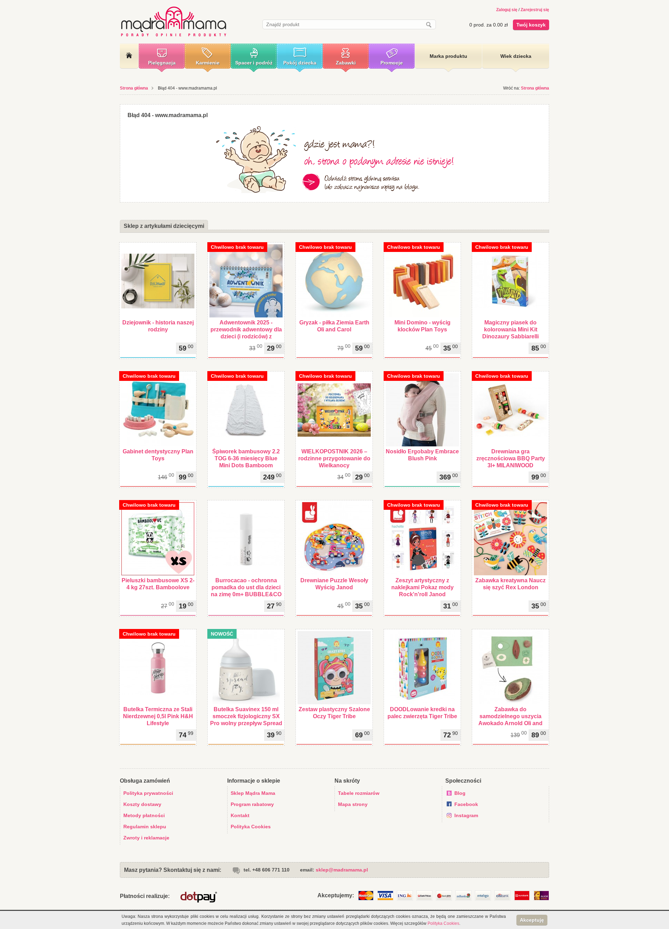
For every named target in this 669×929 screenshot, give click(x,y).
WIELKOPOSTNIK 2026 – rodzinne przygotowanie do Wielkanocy (334, 458)
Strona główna (134, 88)
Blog (460, 793)
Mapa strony (353, 804)
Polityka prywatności (148, 793)
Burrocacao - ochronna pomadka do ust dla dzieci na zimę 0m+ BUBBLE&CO (246, 587)
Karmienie (208, 63)
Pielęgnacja (162, 63)
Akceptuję (532, 920)
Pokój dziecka (299, 63)
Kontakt (240, 815)
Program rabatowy (252, 804)
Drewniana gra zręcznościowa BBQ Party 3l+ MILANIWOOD (510, 458)
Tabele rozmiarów (358, 793)
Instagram (466, 815)
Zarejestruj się (535, 9)
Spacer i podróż (253, 63)
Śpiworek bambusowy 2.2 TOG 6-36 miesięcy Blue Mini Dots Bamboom (246, 458)
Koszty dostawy (142, 804)
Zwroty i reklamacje (146, 837)
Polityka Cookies (251, 826)
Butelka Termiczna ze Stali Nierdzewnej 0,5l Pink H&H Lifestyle (158, 716)
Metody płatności (144, 815)
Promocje (391, 63)
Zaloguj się (506, 9)
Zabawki (346, 63)
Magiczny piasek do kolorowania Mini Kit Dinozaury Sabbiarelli (510, 329)
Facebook (466, 804)
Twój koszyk (531, 25)
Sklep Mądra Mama (253, 793)
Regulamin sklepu (144, 826)
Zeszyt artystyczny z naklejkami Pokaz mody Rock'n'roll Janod (422, 587)
